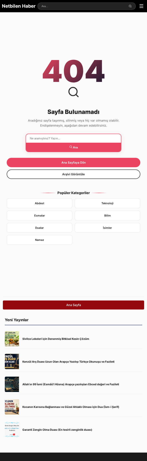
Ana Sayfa (73, 305)
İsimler (107, 227)
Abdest (39, 203)
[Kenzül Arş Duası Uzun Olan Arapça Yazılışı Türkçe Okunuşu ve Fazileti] (12, 361)
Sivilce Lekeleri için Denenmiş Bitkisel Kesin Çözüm (55, 338)
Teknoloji (107, 203)
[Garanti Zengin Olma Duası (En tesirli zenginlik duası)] (12, 429)
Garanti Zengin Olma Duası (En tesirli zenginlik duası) (57, 429)
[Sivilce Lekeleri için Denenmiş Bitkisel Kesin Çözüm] (12, 339)
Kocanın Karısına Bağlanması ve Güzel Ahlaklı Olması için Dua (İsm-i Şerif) (70, 406)
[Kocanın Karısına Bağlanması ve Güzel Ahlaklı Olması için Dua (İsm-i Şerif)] (12, 407)
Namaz (39, 239)
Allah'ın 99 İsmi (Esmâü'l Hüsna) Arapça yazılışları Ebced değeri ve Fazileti (70, 384)
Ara (75, 147)
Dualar (39, 227)
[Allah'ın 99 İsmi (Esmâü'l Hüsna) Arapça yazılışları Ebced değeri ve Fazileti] (12, 384)
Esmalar (39, 215)
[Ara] (130, 6)
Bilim (107, 215)
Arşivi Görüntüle (73, 174)
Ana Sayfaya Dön (73, 162)
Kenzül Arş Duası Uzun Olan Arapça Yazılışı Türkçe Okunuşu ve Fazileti (68, 361)
